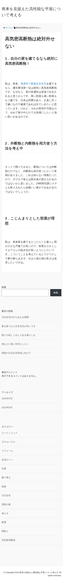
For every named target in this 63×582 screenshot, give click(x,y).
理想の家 (6, 504)
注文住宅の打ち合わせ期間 (15, 317)
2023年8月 (7, 407)
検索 (4, 287)
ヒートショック (9, 432)
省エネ (5, 513)
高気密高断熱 (8, 540)
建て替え (6, 477)
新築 (4, 486)
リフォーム (7, 450)
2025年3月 (7, 398)
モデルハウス (8, 442)
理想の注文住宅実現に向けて (16, 353)
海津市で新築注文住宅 (33, 83)
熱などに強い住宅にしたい (15, 344)
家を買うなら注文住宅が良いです (19, 326)
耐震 (4, 522)
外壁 (4, 468)
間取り (5, 531)
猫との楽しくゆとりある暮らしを (19, 335)
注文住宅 (6, 495)
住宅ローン (7, 459)
